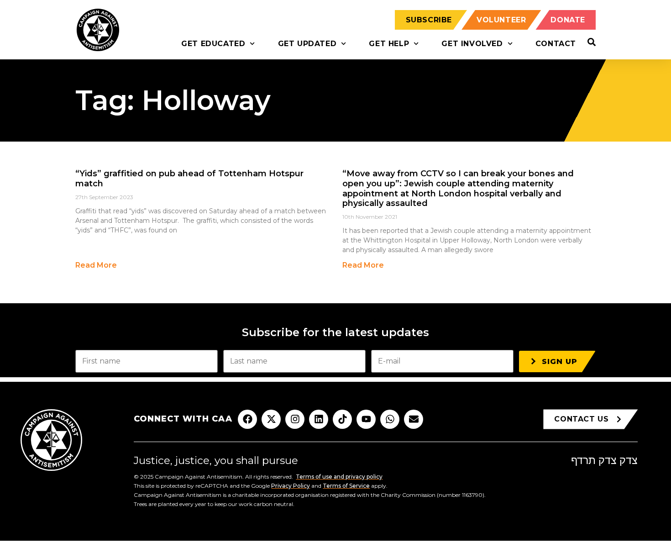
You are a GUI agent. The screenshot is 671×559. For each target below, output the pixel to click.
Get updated (307, 43)
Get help (389, 43)
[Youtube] (366, 419)
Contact (555, 43)
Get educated (213, 43)
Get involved (472, 43)
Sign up (559, 361)
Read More (96, 265)
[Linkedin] (318, 419)
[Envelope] (413, 419)
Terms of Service (346, 485)
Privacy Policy (290, 485)
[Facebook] (247, 419)
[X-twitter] (271, 419)
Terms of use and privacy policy (339, 476)
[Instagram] (294, 419)
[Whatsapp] (389, 419)
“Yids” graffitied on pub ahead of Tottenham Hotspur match (189, 179)
